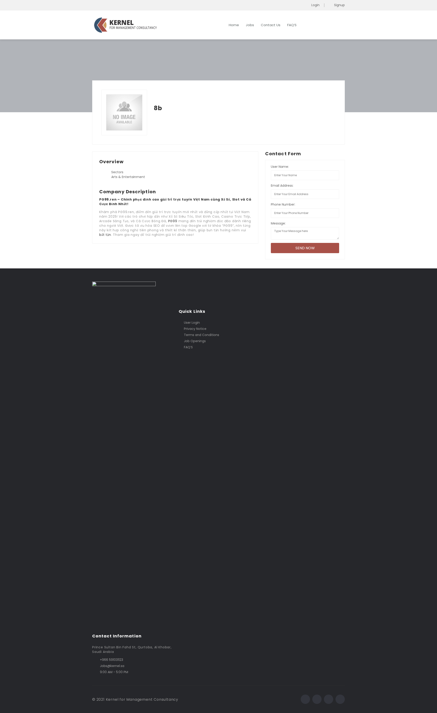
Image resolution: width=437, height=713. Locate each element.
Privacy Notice (195, 328)
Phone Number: (283, 204)
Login (315, 5)
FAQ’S (292, 25)
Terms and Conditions (201, 335)
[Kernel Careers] (136, 25)
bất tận (105, 234)
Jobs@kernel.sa (112, 666)
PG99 (172, 221)
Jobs (250, 25)
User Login (192, 322)
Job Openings (195, 341)
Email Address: (282, 185)
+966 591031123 (111, 659)
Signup (339, 5)
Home (234, 25)
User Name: (280, 166)
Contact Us (270, 25)
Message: (278, 223)
